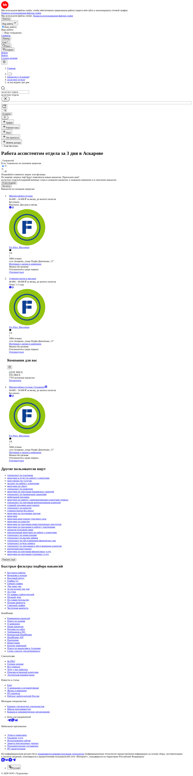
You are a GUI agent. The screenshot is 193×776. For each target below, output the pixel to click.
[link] (6, 46)
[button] (4, 52)
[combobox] (15, 92)
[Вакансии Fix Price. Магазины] (99, 227)
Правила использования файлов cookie (53, 16)
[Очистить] (5, 98)
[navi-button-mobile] (4, 62)
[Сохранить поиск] (4, 106)
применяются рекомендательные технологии (61, 754)
